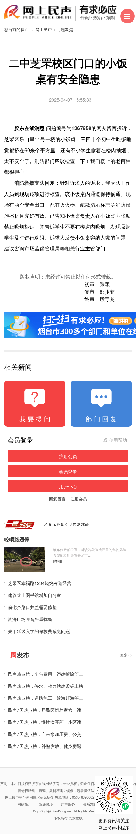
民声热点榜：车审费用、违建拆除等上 (45, 673)
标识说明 (46, 804)
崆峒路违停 (16, 539)
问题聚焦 (65, 29)
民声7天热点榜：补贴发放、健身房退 (44, 746)
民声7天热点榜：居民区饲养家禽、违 (44, 709)
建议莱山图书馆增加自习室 (34, 595)
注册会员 (68, 456)
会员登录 (68, 471)
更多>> (126, 654)
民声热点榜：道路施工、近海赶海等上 (45, 697)
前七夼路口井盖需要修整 (32, 607)
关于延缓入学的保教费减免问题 (39, 631)
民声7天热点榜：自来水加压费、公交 (44, 734)
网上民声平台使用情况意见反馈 (29, 797)
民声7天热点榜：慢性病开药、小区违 (44, 721)
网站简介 (24, 804)
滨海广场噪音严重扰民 (30, 619)
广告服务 (68, 804)
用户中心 (68, 486)
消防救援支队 (29, 182)
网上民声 (43, 29)
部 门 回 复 (101, 418)
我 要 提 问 (34, 418)
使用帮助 (118, 440)
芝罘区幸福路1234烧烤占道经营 (39, 583)
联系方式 (90, 804)
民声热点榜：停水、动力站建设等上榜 (45, 685)
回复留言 (57, 499)
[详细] (57, 561)
